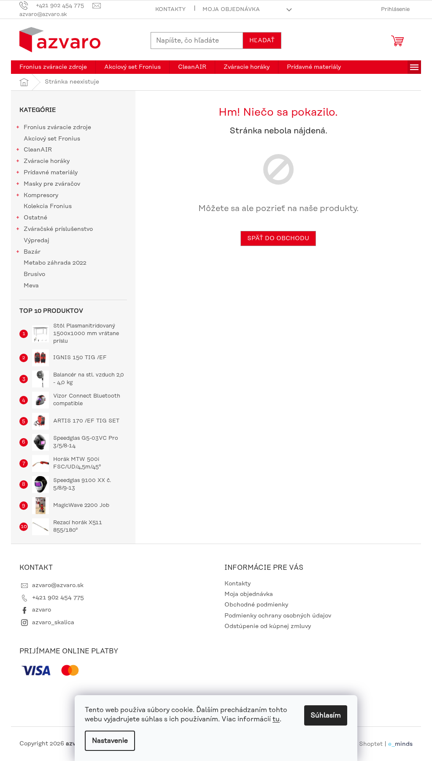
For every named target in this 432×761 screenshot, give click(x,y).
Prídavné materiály (51, 172)
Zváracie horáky (47, 161)
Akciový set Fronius (52, 138)
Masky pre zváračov (52, 184)
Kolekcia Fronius (48, 206)
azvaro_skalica (53, 622)
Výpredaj (36, 240)
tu (276, 719)
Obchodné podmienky (256, 604)
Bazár (32, 252)
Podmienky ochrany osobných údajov (277, 615)
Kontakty (170, 9)
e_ (391, 743)
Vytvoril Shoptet (359, 743)
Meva (31, 285)
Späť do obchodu (278, 238)
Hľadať (262, 40)
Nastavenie (110, 741)
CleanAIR (38, 149)
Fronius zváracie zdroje (57, 127)
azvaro (41, 610)
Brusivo (34, 274)
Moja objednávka (231, 9)
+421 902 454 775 (58, 597)
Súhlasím (325, 715)
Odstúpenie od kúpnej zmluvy (267, 626)
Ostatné (35, 217)
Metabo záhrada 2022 (55, 263)
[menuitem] (53, 67)
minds (404, 743)
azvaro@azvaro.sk (58, 585)
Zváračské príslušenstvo (58, 229)
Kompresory (41, 195)
